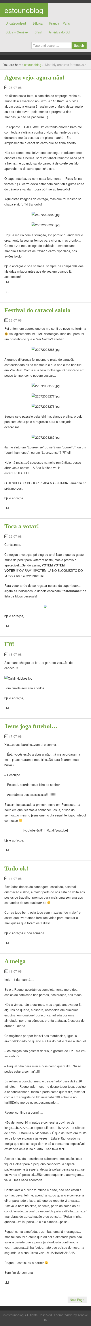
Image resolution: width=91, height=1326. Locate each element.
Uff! (9, 644)
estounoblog (23, 10)
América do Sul (59, 32)
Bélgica (37, 23)
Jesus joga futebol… (31, 726)
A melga (15, 961)
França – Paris (59, 23)
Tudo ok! (16, 868)
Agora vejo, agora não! (34, 77)
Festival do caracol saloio (37, 310)
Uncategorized (16, 23)
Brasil (38, 32)
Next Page (77, 1299)
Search (79, 45)
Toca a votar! (21, 526)
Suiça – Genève (17, 32)
